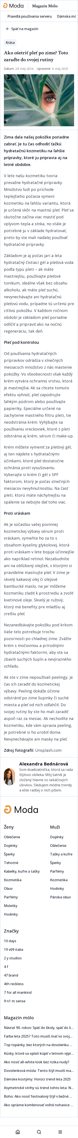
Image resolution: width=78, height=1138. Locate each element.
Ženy (9, 827)
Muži (55, 827)
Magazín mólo (19, 1018)
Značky (11, 931)
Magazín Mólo (45, 6)
